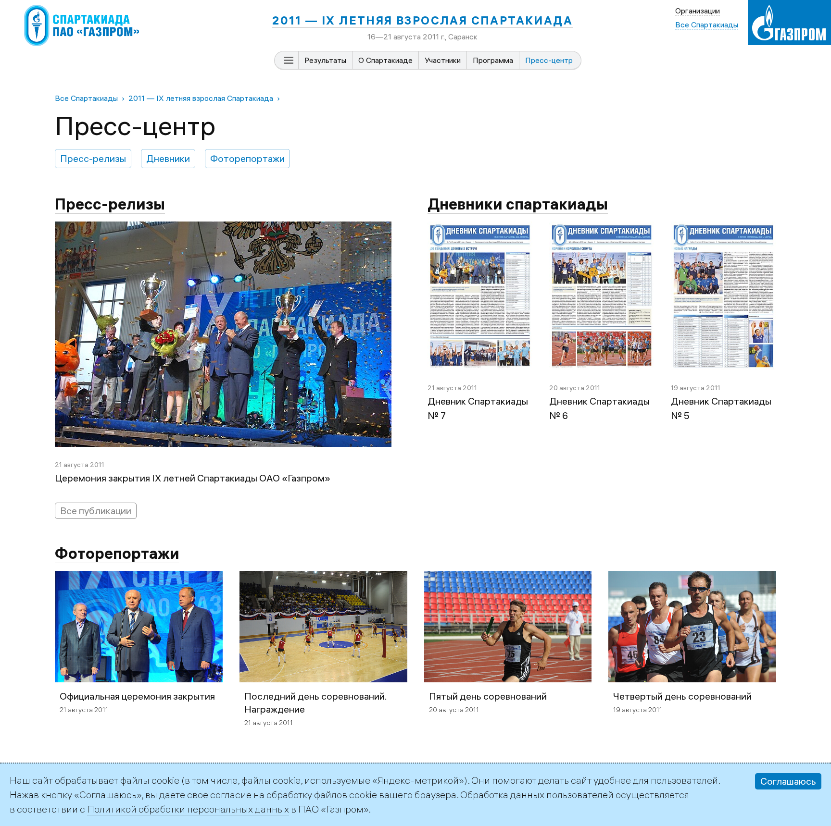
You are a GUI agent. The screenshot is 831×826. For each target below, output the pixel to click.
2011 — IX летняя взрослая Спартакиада (422, 20)
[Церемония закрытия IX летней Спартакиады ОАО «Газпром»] (223, 228)
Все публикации (95, 511)
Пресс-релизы (93, 158)
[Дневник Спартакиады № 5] (723, 228)
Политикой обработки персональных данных (188, 809)
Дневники (168, 158)
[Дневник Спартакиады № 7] (480, 228)
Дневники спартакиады (518, 204)
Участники (443, 60)
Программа (493, 60)
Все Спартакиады (86, 98)
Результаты (325, 60)
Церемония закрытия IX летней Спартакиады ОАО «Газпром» (192, 478)
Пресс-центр (549, 60)
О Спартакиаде (385, 60)
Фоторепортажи (247, 158)
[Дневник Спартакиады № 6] (601, 228)
